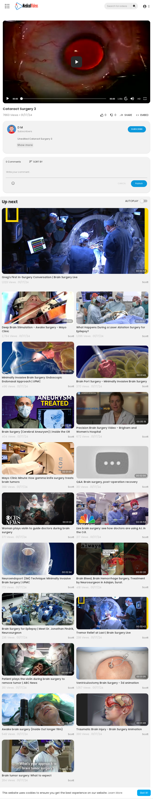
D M (20, 127)
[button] (146, 6)
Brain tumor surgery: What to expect (26, 775)
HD (139, 99)
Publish (139, 183)
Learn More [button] (115, 793)
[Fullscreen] (145, 98)
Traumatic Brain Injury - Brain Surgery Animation (109, 729)
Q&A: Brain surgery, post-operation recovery (107, 482)
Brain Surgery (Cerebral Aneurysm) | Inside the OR (36, 432)
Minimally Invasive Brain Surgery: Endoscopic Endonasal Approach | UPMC (32, 379)
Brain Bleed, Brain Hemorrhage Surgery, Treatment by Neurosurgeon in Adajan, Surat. (110, 580)
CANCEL (122, 183)
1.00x (120, 99)
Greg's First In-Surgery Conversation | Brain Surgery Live (39, 277)
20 (126, 99)
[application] (76, 62)
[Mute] (132, 98)
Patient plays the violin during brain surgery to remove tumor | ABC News (33, 681)
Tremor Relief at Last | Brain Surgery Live (103, 633)
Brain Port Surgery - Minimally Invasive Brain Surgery (111, 381)
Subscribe (137, 129)
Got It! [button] (144, 793)
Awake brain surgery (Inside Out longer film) (32, 729)
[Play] (8, 98)
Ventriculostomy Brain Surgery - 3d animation (107, 683)
